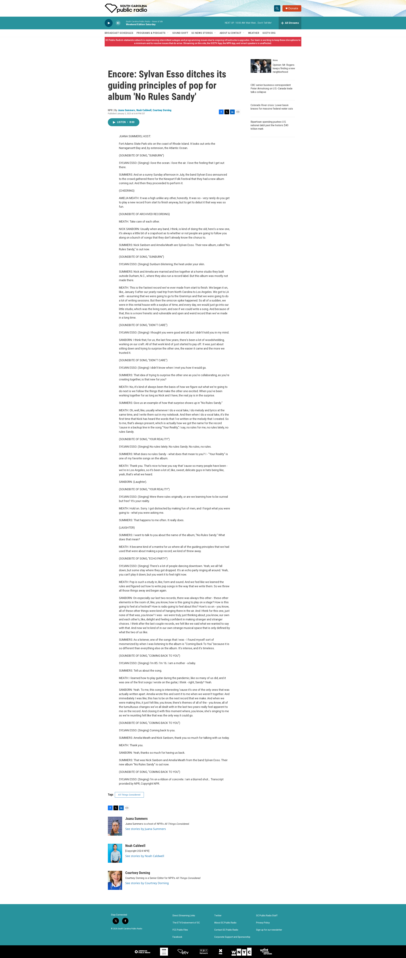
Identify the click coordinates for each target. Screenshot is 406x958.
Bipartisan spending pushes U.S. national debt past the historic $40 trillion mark (269, 125)
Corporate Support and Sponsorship (232, 937)
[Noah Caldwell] (115, 853)
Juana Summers (126, 110)
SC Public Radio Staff (267, 915)
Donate (293, 8)
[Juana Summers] (115, 826)
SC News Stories (202, 33)
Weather (253, 33)
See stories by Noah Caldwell (144, 856)
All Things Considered (129, 794)
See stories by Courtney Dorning (147, 883)
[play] (108, 23)
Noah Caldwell (143, 110)
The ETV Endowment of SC (186, 923)
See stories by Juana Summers (145, 829)
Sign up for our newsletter (269, 930)
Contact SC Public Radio (226, 930)
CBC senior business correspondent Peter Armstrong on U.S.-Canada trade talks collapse (271, 89)
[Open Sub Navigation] (168, 33)
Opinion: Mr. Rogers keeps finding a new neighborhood (284, 68)
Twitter (218, 915)
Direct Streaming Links (184, 915)
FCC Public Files (180, 930)
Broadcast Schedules (119, 33)
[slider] (123, 23)
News (275, 60)
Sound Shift (180, 33)
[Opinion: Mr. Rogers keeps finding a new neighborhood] (261, 66)
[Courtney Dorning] (115, 880)
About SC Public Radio (225, 923)
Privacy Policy (263, 923)
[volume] (118, 23)
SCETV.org (269, 33)
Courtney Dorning (162, 110)
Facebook (177, 937)
